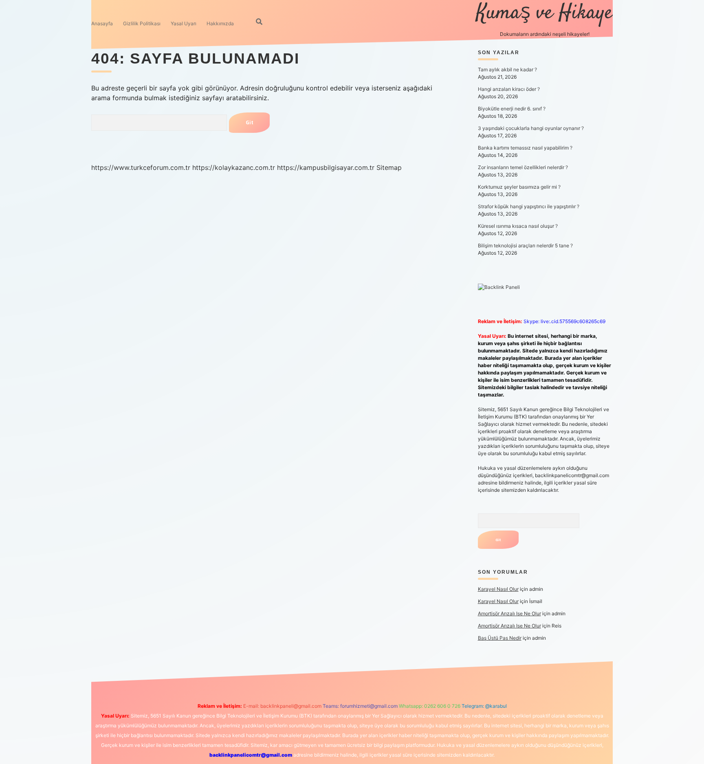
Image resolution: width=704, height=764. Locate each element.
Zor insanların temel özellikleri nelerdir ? (523, 167)
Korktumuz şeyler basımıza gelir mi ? (519, 187)
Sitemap (389, 167)
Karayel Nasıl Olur (498, 589)
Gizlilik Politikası (142, 23)
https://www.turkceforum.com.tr (140, 167)
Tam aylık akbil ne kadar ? (507, 69)
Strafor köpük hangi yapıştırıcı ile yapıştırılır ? (528, 206)
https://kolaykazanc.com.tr (233, 167)
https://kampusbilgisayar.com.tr (325, 167)
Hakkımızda (220, 23)
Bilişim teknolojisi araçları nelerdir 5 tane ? (525, 245)
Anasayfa (102, 23)
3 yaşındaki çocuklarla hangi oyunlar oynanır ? (531, 128)
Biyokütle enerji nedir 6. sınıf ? (512, 109)
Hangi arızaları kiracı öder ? (509, 89)
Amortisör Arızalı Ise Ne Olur (509, 613)
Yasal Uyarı (183, 23)
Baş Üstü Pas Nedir (499, 638)
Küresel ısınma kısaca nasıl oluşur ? (518, 226)
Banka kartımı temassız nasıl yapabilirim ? (525, 148)
